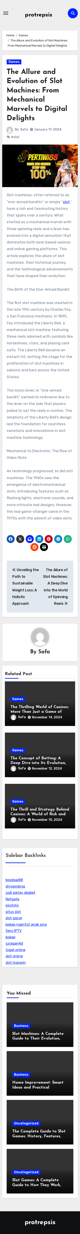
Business (21, 1026)
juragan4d (14, 943)
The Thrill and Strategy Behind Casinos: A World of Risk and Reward (39, 814)
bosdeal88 (14, 880)
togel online (15, 950)
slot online (14, 956)
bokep (10, 937)
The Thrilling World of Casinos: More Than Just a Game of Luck (39, 712)
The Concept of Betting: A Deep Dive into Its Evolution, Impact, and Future (38, 763)
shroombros (15, 886)
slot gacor (14, 918)
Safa (24, 129)
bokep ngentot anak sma (26, 924)
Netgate (12, 899)
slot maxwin (16, 962)
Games (14, 62)
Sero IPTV (14, 931)
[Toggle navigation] (5, 13)
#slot (15, 137)
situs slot (13, 912)
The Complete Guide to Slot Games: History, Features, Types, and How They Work (39, 1136)
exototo (12, 905)
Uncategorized (26, 1123)
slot (66, 202)
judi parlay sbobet (20, 893)
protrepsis (38, 15)
